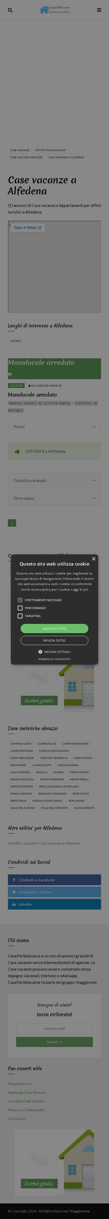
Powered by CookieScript (54, 659)
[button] (54, 609)
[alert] (54, 609)
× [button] (94, 559)
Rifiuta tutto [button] (54, 640)
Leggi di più (79, 589)
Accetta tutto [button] (54, 629)
